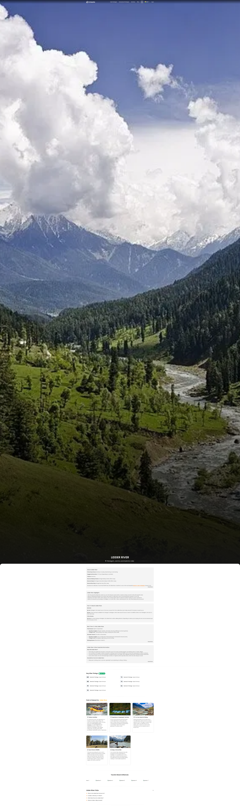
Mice (138, 1)
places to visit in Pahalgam (139, 585)
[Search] (142, 2)
